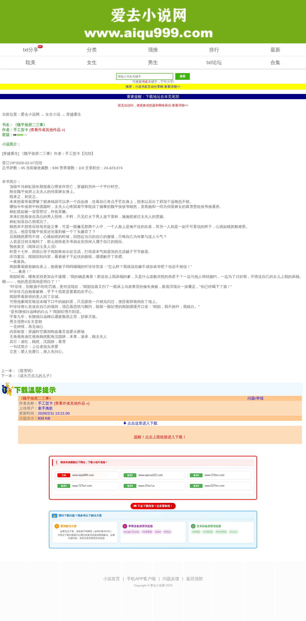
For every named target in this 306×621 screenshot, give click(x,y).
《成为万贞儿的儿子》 (34, 376)
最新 (275, 49)
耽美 (31, 62)
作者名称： (54, 403)
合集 (275, 62)
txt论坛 (214, 62)
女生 (92, 62)
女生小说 (52, 114)
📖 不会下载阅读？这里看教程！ (153, 505)
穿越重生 (73, 114)
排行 (214, 49)
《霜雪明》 (25, 371)
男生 (153, 62)
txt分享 (32, 49)
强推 (153, 49)
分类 (92, 49)
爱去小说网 (30, 114)
